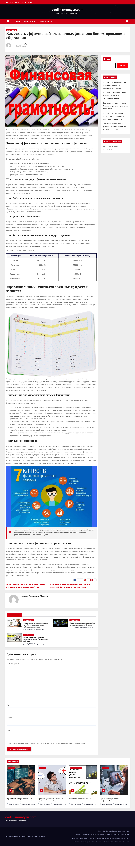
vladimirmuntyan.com (67, 10)
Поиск (107, 59)
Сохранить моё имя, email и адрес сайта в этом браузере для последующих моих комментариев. (47, 743)
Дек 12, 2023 (28, 629)
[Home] (8, 21)
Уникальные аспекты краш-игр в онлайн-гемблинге (112, 842)
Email (9, 718)
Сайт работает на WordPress (14, 836)
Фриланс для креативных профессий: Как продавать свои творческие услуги (113, 116)
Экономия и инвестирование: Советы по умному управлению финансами (115, 106)
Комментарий (13, 664)
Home (99, 831)
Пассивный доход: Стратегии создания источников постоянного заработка (35, 640)
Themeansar (41, 836)
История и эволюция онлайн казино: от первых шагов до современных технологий (102, 834)
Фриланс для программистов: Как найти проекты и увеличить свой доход (115, 85)
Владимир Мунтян (24, 44)
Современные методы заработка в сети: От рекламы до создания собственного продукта (35, 625)
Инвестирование (46, 21)
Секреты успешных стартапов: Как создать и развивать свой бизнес (82, 624)
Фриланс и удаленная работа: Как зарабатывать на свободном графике (114, 95)
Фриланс (16, 21)
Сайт (9, 730)
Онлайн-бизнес (29, 21)
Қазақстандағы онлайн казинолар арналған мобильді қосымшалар (101, 838)
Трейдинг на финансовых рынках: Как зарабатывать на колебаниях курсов (114, 126)
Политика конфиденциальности (84, 842)
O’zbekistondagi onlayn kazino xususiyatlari (116, 831)
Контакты (75, 838)
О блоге (126, 838)
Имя (9, 705)
